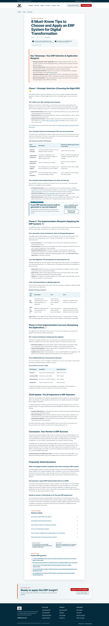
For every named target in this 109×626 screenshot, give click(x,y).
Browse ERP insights (82, 593)
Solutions (31, 5)
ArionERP (19, 11)
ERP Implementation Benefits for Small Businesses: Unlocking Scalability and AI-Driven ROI (54, 562)
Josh (33, 37)
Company (53, 5)
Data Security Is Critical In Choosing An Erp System (54, 525)
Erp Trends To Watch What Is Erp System (54, 516)
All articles (47, 5)
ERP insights (79, 610)
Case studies (62, 615)
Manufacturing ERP (46, 615)
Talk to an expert (81, 617)
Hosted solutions (46, 617)
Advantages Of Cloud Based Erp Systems (54, 520)
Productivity (29, 11)
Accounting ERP (46, 612)
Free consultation (86, 5)
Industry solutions (81, 615)
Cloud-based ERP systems (52, 193)
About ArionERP (63, 610)
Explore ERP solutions (73, 5)
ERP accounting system (52, 120)
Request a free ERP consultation (80, 589)
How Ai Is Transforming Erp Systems (54, 529)
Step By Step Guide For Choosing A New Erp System (54, 537)
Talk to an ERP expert (88, 1)
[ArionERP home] (19, 5)
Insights (42, 5)
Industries (36, 5)
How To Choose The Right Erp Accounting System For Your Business (54, 533)
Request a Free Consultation (71, 211)
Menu (58, 5)
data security (53, 72)
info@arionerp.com (78, 1)
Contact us (62, 617)
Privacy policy (81, 623)
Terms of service (88, 623)
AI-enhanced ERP (46, 610)
